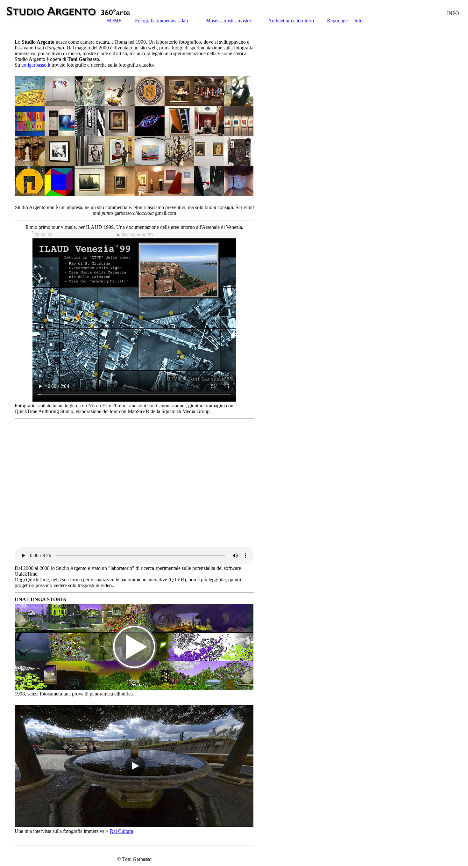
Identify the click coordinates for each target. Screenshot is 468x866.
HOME (114, 20)
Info (358, 20)
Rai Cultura (121, 831)
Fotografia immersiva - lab (161, 20)
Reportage (337, 20)
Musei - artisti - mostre (228, 20)
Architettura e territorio (291, 20)
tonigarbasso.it (35, 65)
